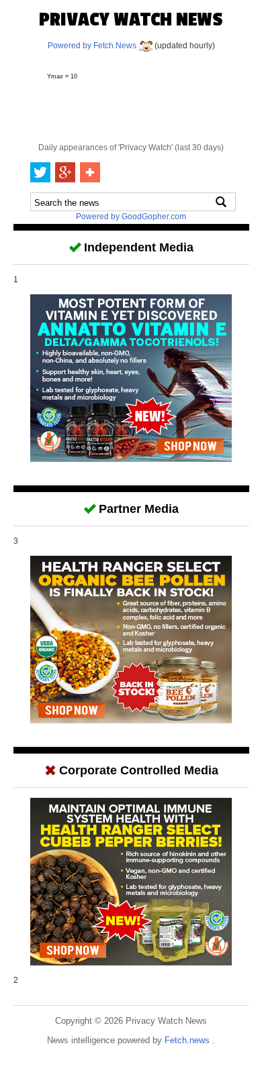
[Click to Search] (221, 202)
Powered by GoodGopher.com (131, 216)
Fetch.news (188, 1040)
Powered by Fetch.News (93, 45)
